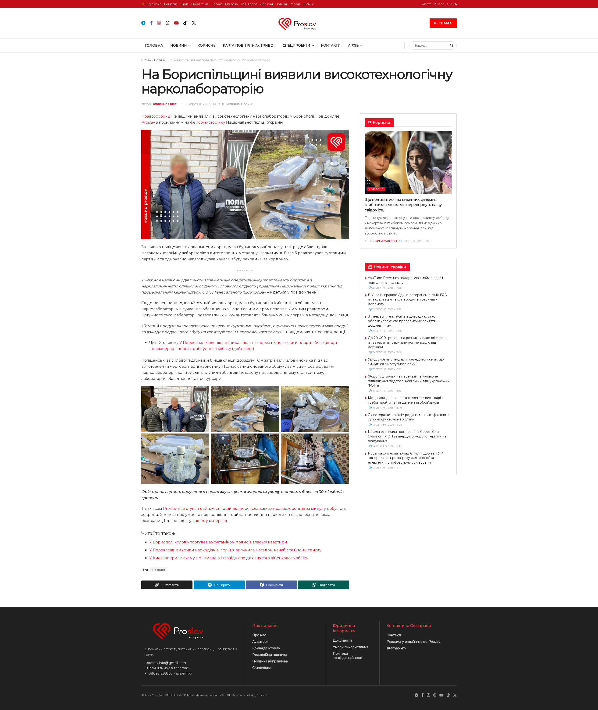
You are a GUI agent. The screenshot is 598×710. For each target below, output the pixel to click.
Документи (342, 640)
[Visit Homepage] (299, 23)
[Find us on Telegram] (143, 23)
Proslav (146, 60)
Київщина (232, 104)
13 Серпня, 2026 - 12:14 (386, 467)
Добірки (266, 4)
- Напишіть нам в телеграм (167, 668)
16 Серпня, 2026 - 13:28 (386, 390)
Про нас (259, 635)
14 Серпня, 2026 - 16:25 (387, 424)
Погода (216, 4)
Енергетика (200, 4)
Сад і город (249, 4)
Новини (178, 45)
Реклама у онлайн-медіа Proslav (413, 642)
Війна (184, 4)
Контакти (331, 45)
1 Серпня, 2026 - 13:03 (416, 241)
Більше (308, 4)
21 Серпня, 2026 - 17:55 (386, 287)
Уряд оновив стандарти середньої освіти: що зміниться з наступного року (406, 361)
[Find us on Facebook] (151, 23)
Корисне (206, 45)
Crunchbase (262, 668)
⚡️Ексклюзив (151, 4)
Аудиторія (260, 642)
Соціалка (171, 4)
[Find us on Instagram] (159, 23)
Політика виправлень (270, 661)
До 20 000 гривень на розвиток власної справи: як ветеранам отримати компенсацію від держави (408, 342)
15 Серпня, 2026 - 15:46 (387, 407)
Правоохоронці (156, 116)
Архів (353, 45)
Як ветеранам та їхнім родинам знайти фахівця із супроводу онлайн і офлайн (408, 417)
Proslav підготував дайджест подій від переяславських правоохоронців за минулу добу (249, 508)
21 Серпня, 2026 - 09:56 (387, 330)
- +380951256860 (159, 673)
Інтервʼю (231, 4)
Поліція (281, 4)
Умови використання (350, 647)
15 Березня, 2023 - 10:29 (202, 104)
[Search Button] (452, 45)
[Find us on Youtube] (176, 23)
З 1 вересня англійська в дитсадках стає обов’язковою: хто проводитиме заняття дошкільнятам (402, 321)
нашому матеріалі (209, 520)
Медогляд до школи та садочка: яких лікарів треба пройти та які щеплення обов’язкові (405, 400)
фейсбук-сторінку (207, 122)
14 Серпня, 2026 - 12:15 (386, 446)
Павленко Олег (164, 104)
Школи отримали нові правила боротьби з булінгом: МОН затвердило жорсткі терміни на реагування (407, 436)
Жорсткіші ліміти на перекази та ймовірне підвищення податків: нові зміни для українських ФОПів (408, 381)
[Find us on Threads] (167, 23)
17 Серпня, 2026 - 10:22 (386, 369)
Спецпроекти (296, 45)
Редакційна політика (269, 655)
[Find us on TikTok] (185, 23)
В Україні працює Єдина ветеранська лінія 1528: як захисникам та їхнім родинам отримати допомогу (408, 299)
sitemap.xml (396, 648)
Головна (154, 45)
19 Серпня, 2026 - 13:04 (387, 352)
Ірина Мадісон (386, 241)
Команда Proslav (266, 648)
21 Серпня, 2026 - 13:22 (386, 309)
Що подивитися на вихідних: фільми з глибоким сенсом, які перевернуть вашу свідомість (403, 204)
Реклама (443, 23)
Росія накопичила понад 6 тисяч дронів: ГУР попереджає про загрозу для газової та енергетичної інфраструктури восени (405, 458)
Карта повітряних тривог (249, 45)
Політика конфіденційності (347, 655)
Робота (295, 4)
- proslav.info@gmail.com (165, 663)
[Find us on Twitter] (194, 23)
